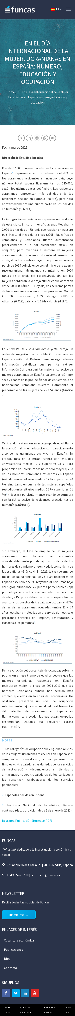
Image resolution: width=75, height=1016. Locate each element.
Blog (7, 959)
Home (10, 92)
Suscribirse (16, 915)
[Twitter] (16, 993)
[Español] (56, 9)
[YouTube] (35, 993)
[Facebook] (6, 993)
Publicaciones (13, 950)
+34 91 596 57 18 (18, 875)
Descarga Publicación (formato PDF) (27, 821)
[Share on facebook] (37, 138)
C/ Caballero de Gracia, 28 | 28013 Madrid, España (40, 865)
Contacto (10, 968)
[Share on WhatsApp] (44, 138)
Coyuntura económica (19, 940)
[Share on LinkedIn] (29, 138)
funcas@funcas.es (48, 875)
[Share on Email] (52, 138)
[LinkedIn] (25, 993)
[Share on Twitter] (21, 138)
